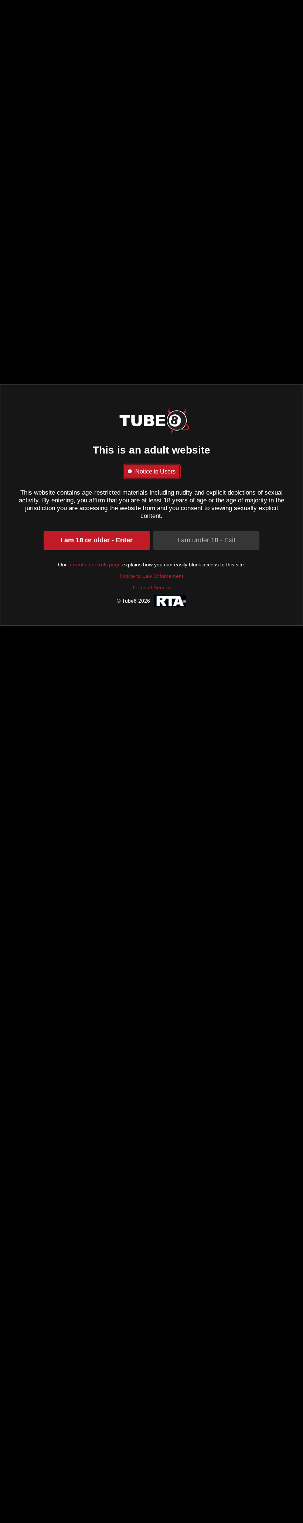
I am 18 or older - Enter (97, 540)
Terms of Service (151, 587)
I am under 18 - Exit (206, 540)
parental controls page (94, 564)
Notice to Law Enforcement (151, 576)
